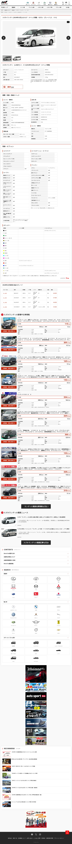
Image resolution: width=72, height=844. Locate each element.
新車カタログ (50, 4)
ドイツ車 (22, 7)
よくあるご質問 (37, 838)
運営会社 (10, 838)
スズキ (17, 10)
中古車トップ (4, 7)
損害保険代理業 (49, 838)
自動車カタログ (7, 10)
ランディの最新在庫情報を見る (36, 506)
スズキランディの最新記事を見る (36, 542)
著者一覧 (15, 838)
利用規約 (43, 838)
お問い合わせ (30, 838)
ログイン (66, 4)
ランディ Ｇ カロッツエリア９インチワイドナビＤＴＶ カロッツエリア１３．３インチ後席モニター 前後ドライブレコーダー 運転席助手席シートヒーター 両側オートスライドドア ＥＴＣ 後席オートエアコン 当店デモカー (44, 412)
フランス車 (58, 7)
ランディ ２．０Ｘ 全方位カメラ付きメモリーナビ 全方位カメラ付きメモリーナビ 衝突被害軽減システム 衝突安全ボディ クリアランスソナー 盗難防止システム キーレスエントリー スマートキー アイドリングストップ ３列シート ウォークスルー (44, 450)
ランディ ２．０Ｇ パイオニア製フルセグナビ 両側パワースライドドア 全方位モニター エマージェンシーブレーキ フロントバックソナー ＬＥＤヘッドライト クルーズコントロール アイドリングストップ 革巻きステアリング (44, 358)
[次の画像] (68, 38)
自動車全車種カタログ (9, 556)
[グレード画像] (7, 58)
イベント (39, 4)
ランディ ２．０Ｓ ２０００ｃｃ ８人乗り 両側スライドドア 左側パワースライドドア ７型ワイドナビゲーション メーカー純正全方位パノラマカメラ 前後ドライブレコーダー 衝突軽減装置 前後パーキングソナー (44, 376)
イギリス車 (40, 7)
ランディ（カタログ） (18, 12)
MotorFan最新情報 (8, 563)
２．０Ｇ (5, 302)
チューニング (33, 4)
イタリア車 (49, 7)
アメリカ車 (31, 7)
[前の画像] (3, 38)
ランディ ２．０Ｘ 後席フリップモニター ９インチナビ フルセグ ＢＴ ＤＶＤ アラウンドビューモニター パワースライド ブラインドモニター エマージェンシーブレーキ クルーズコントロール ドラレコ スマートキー (44, 320)
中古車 (45, 4)
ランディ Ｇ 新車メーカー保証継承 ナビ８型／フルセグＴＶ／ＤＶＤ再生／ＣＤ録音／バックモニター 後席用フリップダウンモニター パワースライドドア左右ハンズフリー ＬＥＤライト (44, 468)
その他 (67, 7)
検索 (63, 4)
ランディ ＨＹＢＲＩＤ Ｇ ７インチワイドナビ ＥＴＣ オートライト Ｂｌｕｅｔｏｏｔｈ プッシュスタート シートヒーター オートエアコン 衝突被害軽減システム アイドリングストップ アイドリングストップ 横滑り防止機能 (44, 339)
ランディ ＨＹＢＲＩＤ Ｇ (24, 394)
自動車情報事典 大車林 (9, 560)
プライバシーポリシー (59, 838)
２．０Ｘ (5, 297)
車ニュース (27, 4)
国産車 (13, 7)
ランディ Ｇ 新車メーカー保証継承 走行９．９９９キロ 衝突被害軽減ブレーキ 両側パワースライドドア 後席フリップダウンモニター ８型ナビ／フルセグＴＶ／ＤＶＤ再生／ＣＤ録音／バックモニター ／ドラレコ (44, 487)
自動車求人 (56, 4)
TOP (2, 10)
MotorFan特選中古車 (9, 553)
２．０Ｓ (5, 293)
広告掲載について (22, 838)
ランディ (22, 10)
